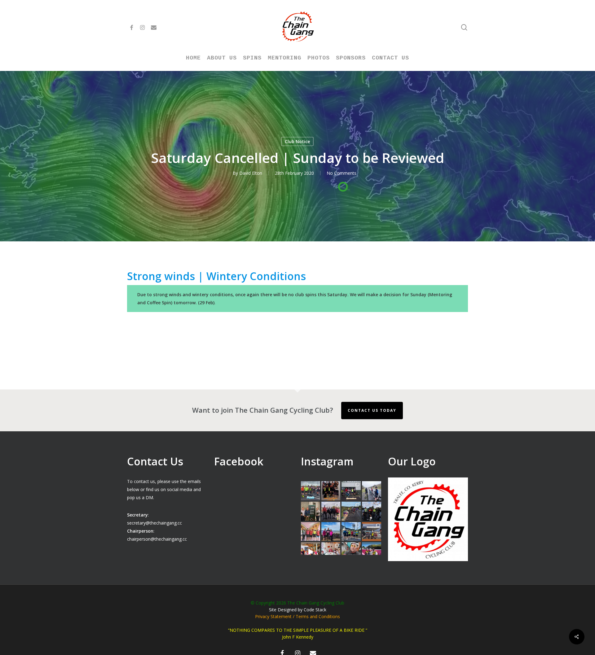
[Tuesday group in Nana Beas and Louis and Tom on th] (331, 551)
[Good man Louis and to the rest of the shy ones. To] (371, 490)
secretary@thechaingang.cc (154, 523)
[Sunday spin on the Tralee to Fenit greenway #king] (331, 531)
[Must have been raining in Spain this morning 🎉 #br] (351, 511)
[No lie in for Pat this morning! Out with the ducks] (351, 551)
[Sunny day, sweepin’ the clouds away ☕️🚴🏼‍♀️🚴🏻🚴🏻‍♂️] (351, 531)
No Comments (341, 173)
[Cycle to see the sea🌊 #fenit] (310, 490)
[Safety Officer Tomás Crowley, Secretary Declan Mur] (310, 511)
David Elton (250, 173)
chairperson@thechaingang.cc (157, 539)
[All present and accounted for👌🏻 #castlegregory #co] (331, 511)
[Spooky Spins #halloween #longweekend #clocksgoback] (371, 511)
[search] (464, 27)
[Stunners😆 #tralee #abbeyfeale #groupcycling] (331, 490)
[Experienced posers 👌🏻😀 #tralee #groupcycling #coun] (310, 531)
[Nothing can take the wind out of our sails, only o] (351, 490)
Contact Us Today (372, 410)
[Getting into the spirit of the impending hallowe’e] (310, 551)
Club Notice (297, 141)
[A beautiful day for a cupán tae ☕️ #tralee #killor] (371, 531)
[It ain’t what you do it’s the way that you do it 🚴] (371, 551)
